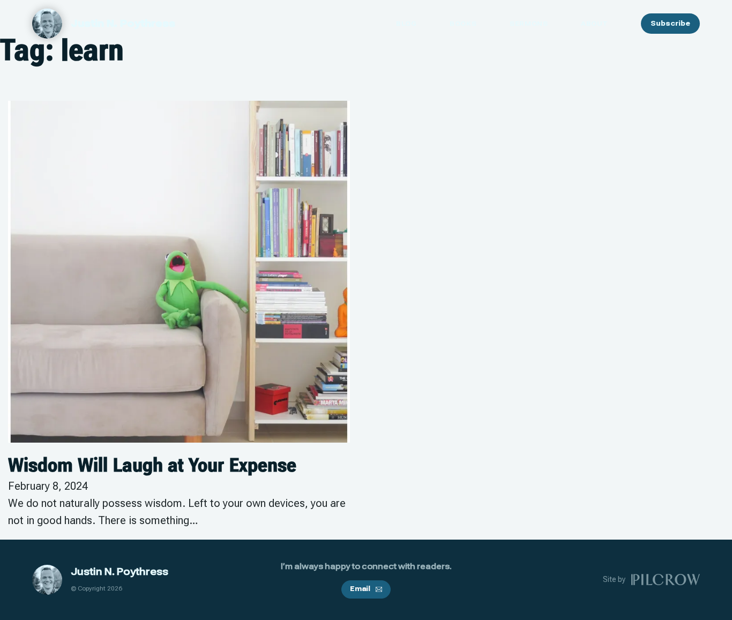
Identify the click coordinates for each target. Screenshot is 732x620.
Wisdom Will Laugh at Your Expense (152, 465)
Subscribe (670, 23)
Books (463, 23)
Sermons (529, 23)
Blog (406, 23)
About (594, 23)
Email (360, 589)
